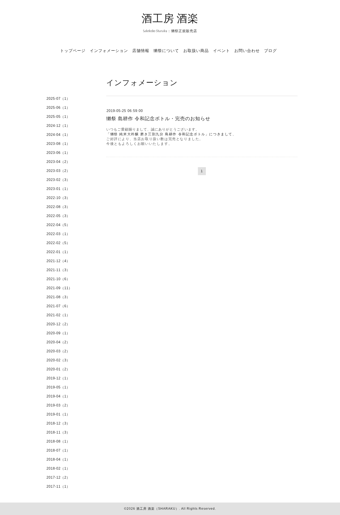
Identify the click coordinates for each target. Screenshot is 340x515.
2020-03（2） (58, 351)
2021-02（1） (58, 315)
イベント (221, 50)
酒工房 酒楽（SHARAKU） (157, 508)
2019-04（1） (58, 396)
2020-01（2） (58, 369)
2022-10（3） (58, 198)
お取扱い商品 (196, 50)
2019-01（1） (58, 414)
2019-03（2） (58, 405)
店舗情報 (140, 50)
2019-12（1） (58, 378)
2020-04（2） (58, 342)
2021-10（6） (58, 279)
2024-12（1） (58, 126)
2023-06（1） (58, 153)
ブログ (270, 50)
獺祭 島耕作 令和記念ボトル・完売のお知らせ (158, 118)
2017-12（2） (58, 477)
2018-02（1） (58, 468)
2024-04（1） (58, 135)
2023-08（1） (58, 144)
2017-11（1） (58, 486)
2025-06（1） (58, 108)
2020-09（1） (58, 333)
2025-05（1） (58, 117)
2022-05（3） (58, 216)
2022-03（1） (58, 234)
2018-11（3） (58, 432)
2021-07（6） (58, 306)
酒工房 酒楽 (170, 18)
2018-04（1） (58, 459)
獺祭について (166, 50)
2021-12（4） (58, 261)
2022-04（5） (58, 225)
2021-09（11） (59, 288)
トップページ (73, 50)
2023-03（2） (58, 171)
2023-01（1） (58, 189)
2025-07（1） (58, 99)
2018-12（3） (58, 423)
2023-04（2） (58, 162)
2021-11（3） (58, 270)
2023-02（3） (58, 180)
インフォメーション (109, 50)
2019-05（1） (58, 387)
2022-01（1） (58, 252)
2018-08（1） (58, 441)
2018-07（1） (58, 450)
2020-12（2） (58, 324)
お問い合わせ (247, 50)
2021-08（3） (58, 297)
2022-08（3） (58, 207)
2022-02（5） (58, 243)
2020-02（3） (58, 360)
